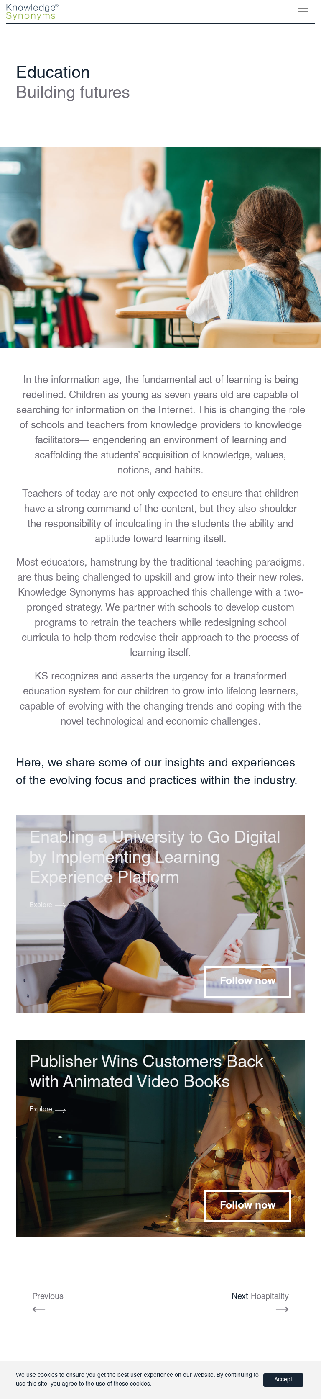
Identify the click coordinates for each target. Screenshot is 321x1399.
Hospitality (260, 1297)
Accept (283, 1380)
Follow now (247, 982)
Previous (48, 1297)
